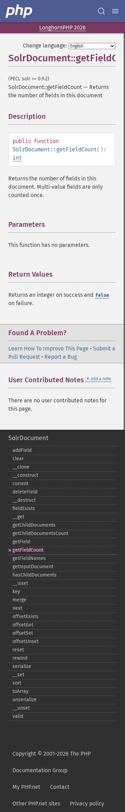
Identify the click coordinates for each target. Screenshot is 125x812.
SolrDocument (28, 438)
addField (22, 450)
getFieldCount (27, 550)
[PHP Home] (19, 11)
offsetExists (25, 616)
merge (19, 600)
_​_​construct (25, 475)
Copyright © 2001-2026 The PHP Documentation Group (51, 762)
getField (21, 542)
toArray (20, 691)
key (16, 592)
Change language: (45, 45)
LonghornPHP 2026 (62, 27)
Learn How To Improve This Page (48, 348)
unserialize (24, 700)
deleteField (25, 492)
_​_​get (18, 517)
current (20, 484)
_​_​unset (21, 708)
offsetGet (22, 625)
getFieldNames (29, 558)
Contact (59, 787)
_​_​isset (20, 583)
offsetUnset (25, 641)
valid (17, 716)
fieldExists (23, 508)
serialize (21, 666)
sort (16, 683)
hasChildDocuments (34, 575)
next (17, 608)
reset (18, 650)
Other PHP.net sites (36, 803)
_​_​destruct (24, 500)
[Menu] (115, 11)
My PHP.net (26, 787)
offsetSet (22, 633)
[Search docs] (101, 11)
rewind (19, 658)
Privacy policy (87, 803)
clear (18, 459)
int (17, 157)
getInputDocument (32, 567)
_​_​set (18, 675)
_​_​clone (21, 467)
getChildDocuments (34, 525)
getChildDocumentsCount (40, 533)
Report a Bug (60, 357)
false (102, 295)
